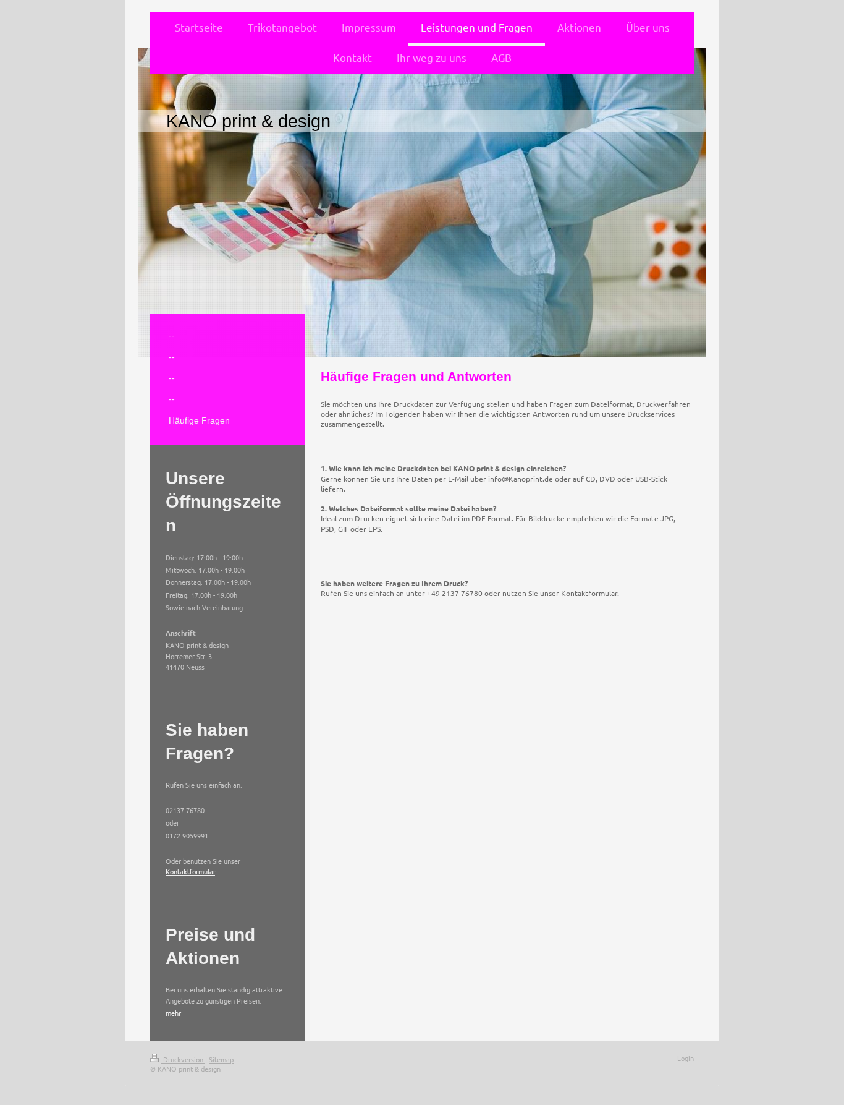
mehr (173, 1013)
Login (685, 1058)
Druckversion (183, 1059)
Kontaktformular (589, 593)
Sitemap (221, 1059)
